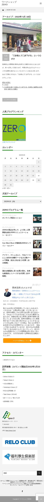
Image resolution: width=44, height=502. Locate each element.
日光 (5, 89)
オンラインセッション (9, 215)
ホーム (2, 481)
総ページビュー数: (9, 398)
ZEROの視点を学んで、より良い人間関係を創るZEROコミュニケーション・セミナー (16, 232)
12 (22, 171)
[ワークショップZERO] (10, 3)
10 (10, 171)
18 (16, 175)
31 (10, 185)
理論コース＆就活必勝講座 (32, 483)
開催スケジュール (12, 481)
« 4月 (4, 188)
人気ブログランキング (8, 142)
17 (10, 175)
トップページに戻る (10, 99)
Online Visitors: (8, 376)
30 (5, 185)
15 (38, 171)
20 (27, 175)
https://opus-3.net (11, 430)
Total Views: (7, 394)
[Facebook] (22, 491)
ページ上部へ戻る (41, 499)
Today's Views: (8, 380)
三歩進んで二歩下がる (20, 87)
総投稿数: (6, 401)
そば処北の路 (8, 87)
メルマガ (30, 482)
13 (27, 171)
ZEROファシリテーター (17, 482)
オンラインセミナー (8, 227)
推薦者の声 (22, 481)
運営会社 (39, 481)
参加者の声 (31, 481)
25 (16, 180)
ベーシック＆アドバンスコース (12, 483)
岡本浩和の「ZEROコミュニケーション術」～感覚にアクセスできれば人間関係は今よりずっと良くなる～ (26, 294)
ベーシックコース (8, 252)
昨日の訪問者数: (8, 391)
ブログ (6, 84)
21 (33, 175)
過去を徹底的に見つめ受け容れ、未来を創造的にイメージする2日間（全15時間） (16, 273)
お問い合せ (29, 485)
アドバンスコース (8, 268)
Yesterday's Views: (9, 387)
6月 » (8, 188)
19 (22, 175)
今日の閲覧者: (8, 383)
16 (5, 175)
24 (10, 180)
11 (16, 171)
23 (5, 180)
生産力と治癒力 (12, 89)
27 (27, 180)
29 (38, 180)
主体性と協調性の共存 (35, 87)
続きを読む (6, 82)
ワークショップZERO (25, 499)
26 (22, 180)
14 (33, 171)
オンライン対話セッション (12, 218)
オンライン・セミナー (17, 485)
